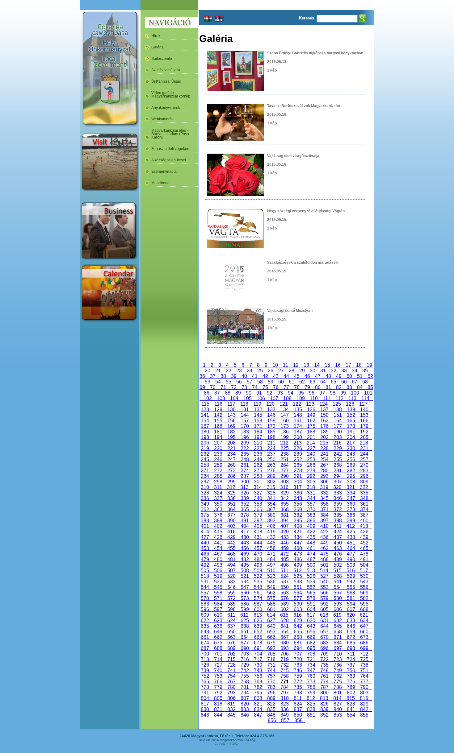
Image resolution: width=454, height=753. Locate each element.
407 (284, 526)
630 (311, 620)
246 (218, 459)
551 (298, 587)
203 (337, 437)
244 (364, 454)
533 (231, 581)
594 (351, 603)
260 (231, 465)
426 (364, 531)
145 (258, 415)
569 (364, 592)
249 (258, 459)
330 (298, 492)
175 (311, 426)
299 (231, 481)
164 (337, 420)
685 (351, 642)
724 (351, 659)
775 (337, 681)
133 (271, 409)
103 (221, 398)
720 (298, 659)
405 (258, 526)
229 (337, 448)
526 (311, 576)
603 (298, 609)
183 (244, 431)
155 (218, 420)
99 (343, 392)
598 (231, 609)
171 (258, 426)
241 (324, 454)
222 (244, 448)
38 (223, 376)
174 (298, 426)
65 (333, 381)
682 (311, 642)
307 (337, 481)
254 (324, 459)
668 (298, 637)
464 (351, 548)
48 (328, 376)
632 (337, 620)
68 (365, 381)
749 (337, 670)
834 (258, 709)
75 (265, 387)
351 (231, 504)
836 (284, 709)
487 (311, 559)
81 (328, 387)
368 (284, 509)
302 (271, 481)
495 (244, 565)
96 (311, 392)
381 (284, 515)
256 (351, 459)
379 (258, 515)
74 (255, 387)
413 (364, 526)
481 (231, 559)
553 (324, 587)
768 (244, 681)
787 (324, 687)
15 (327, 365)
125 (336, 404)
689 (231, 648)
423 (324, 531)
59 (270, 381)
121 (283, 404)
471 (271, 553)
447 (298, 542)
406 (271, 526)
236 (258, 454)
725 (364, 659)
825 (311, 703)
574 (258, 598)
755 (244, 676)
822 (271, 703)
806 (231, 698)
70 (213, 387)
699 (364, 648)
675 (218, 642)
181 (218, 431)
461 (311, 548)
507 (231, 570)
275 (258, 470)
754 (231, 676)
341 (271, 498)
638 (244, 626)
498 (284, 565)
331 (311, 492)
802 (351, 692)
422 (311, 531)
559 (231, 592)
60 (281, 381)
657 (324, 631)
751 (364, 670)
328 (271, 492)
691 (258, 648)
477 (351, 553)
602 (284, 609)
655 (298, 631)
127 (363, 404)
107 (274, 398)
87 (217, 392)
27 (281, 370)
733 (298, 665)
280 (324, 470)
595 (364, 603)
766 (218, 681)
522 (258, 576)
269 (351, 465)
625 (244, 620)
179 (364, 426)
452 (364, 542)
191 (351, 431)
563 (284, 592)
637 (231, 626)
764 (364, 676)
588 (271, 603)
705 (271, 653)
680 (284, 642)
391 (244, 520)
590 (298, 603)
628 (284, 620)
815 (350, 698)
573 (244, 598)
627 (271, 620)
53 (207, 381)
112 (339, 398)
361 (364, 504)
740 (218, 670)
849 (284, 715)
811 (297, 698)
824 (298, 703)
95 (301, 392)
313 (244, 487)
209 (244, 442)
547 (244, 587)
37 (213, 376)
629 (298, 620)
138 (337, 409)
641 (284, 626)
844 (218, 715)
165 (351, 420)
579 (324, 598)
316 (284, 487)
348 (364, 498)
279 (311, 470)
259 (218, 465)
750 (351, 670)
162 (311, 420)
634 (364, 620)
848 (271, 715)
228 (324, 448)
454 (218, 548)
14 (317, 365)
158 (258, 420)
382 (298, 515)
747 (311, 670)
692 (271, 648)
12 (296, 365)
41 (255, 376)
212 (284, 442)
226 (298, 448)
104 (234, 398)
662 (218, 637)
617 (310, 615)
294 (337, 476)
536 (271, 581)
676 (231, 642)
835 (271, 709)
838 (311, 709)
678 (258, 642)
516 (350, 570)
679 (271, 642)
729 (244, 665)
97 (322, 392)
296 (364, 476)
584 (218, 603)
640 (271, 626)
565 (311, 592)
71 (223, 387)
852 (324, 715)
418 (258, 531)
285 (218, 476)
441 (218, 542)
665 (258, 637)
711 (350, 653)
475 (324, 553)
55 (228, 381)
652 (258, 631)
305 (311, 481)
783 (271, 687)
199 (284, 437)
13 (306, 365)
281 (337, 470)
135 (298, 409)
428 (218, 537)
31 (323, 370)
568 (351, 592)
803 (364, 692)
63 (312, 381)
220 (218, 448)
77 (286, 387)
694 (298, 648)
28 (291, 370)
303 (284, 481)
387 (364, 515)
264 (284, 465)
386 (351, 515)
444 (258, 542)
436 (324, 537)
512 (297, 570)
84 (360, 387)
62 (302, 381)
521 (244, 576)
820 (244, 703)
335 (364, 492)
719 (284, 659)
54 (218, 381)
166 (364, 420)
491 (364, 559)
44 (286, 376)
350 (218, 504)
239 (298, 454)
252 (298, 459)
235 (244, 454)
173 (284, 426)
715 (231, 659)
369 (298, 509)
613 (257, 615)
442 (231, 542)
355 (284, 504)
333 (337, 492)
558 (218, 592)
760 (311, 676)
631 (324, 620)
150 (324, 415)
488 (324, 559)
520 (231, 576)
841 (351, 709)
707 (298, 653)
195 (231, 437)
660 (364, 631)
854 (351, 715)
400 (364, 520)
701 (218, 653)
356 (298, 504)
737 (351, 665)
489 (337, 559)
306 (324, 481)
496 (258, 565)
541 (337, 581)
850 (298, 715)
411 (337, 526)
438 (351, 537)
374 (364, 509)
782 (258, 687)
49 (339, 376)
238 (284, 454)
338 (231, 498)
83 (349, 387)
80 (318, 387)
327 (258, 492)
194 (218, 437)
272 (218, 470)
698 (351, 648)
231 (364, 448)
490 (351, 559)
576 (284, 598)
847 (258, 715)
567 (337, 592)
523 (271, 576)
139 (351, 409)
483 (258, 559)
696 (324, 648)
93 (280, 392)
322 (364, 487)
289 (271, 476)
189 (324, 431)
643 (311, 626)
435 (311, 537)
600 (258, 609)
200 (298, 437)
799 (311, 692)
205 (364, 437)
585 (231, 603)
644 (324, 626)
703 (244, 653)
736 (337, 665)
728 (231, 665)
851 (311, 715)
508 (244, 570)
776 (351, 681)
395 (298, 520)
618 (324, 615)
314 (257, 487)
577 (298, 598)
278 (298, 470)
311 (218, 487)
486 (298, 559)
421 (298, 531)
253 (311, 459)
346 (337, 498)
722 (324, 659)
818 (218, 703)
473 (298, 553)
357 (311, 504)
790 (364, 687)
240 (311, 454)
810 (284, 698)
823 (284, 703)
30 (312, 370)
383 (311, 515)
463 (337, 548)
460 (298, 548)
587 (258, 603)
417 (244, 531)
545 (218, 587)
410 (324, 526)
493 (218, 565)
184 (258, 431)
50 (349, 376)
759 (298, 676)
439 (364, 537)
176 (324, 426)
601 (271, 609)
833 (244, 709)
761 (324, 676)
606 (337, 609)
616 (297, 615)
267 (324, 465)
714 (218, 659)
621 (364, 615)
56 (239, 381)
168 (218, 426)
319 (324, 487)
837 (298, 709)
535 (258, 581)
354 (271, 504)
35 (365, 370)
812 (310, 698)
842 (364, 709)
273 (231, 470)
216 (337, 442)
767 (231, 681)
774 (324, 681)
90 (248, 392)
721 (311, 659)
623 (218, 620)
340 (258, 498)
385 (337, 515)
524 (284, 576)
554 (337, 587)
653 (271, 631)
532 (218, 581)
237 (271, 454)
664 (244, 637)
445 (271, 542)
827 (337, 703)
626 (258, 620)
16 (338, 365)
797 (284, 692)
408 (298, 526)
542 (351, 581)
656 (311, 631)
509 (258, 570)
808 (258, 698)
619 (337, 615)
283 (364, 470)
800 (324, 692)
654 (284, 631)
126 (350, 404)
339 (244, 498)
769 (258, 681)
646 (351, 626)
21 (218, 370)
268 (337, 465)
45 (297, 376)
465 (364, 548)
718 (271, 659)
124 (323, 404)
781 (244, 687)
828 (351, 703)
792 (218, 692)
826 (324, 703)
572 (231, 598)
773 (311, 681)
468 (231, 553)
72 (234, 387)
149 (311, 415)
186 (284, 431)
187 (298, 431)
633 (351, 620)
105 (247, 398)
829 (364, 703)
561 (258, 592)
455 (231, 548)
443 (244, 542)
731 (271, 665)
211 (271, 442)
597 (218, 609)
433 (284, 537)
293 (324, 476)
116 (218, 404)
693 (284, 648)
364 (231, 509)
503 (351, 565)
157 (244, 420)
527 (324, 576)
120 (270, 404)
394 (284, 520)
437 (337, 537)
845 (231, 715)
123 (310, 404)
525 (298, 576)
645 (337, 626)
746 (298, 670)
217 (350, 442)
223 (258, 448)
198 (271, 437)
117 (231, 404)
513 (310, 570)
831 (218, 709)
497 (271, 565)
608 (364, 609)
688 (218, 648)
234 (231, 454)
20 (207, 370)
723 (337, 659)
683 (324, 642)
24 (249, 370)
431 (258, 537)
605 (324, 609)
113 (352, 398)
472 (284, 553)
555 (351, 587)
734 (311, 665)
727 (218, 665)
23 (239, 370)
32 (333, 370)
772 (298, 681)
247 (231, 459)
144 (244, 415)
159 (271, 420)
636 (218, 626)
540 (324, 581)
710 (337, 653)
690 (244, 648)
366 (258, 509)
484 (271, 559)
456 (244, 548)
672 (351, 637)
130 (231, 409)
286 (231, 476)
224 (271, 448)
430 (244, 537)
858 (298, 720)
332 (324, 492)
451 (351, 542)
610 (218, 615)
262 (258, 465)
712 (364, 653)
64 (323, 381)
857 (285, 720)
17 (348, 365)
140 (364, 409)
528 (337, 576)
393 (271, 520)
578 (311, 598)
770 (271, 681)
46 (307, 376)
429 (231, 537)
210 (258, 442)
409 (311, 526)
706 (284, 653)
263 (271, 465)
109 (300, 398)
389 (218, 520)
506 (218, 570)
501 (324, 565)
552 (311, 587)
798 (298, 692)
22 (228, 370)
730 (258, 665)
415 (218, 531)
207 (218, 442)
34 (354, 370)
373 (351, 509)
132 (258, 409)
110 (313, 398)
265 (298, 465)
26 (270, 370)
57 (249, 381)
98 (332, 392)
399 (351, 520)
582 (364, 598)
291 (298, 476)
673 (364, 637)
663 (231, 637)
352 (244, 504)
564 (298, 592)
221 (231, 448)
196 (244, 437)
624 (231, 620)
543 (364, 581)
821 (258, 703)
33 (344, 370)
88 (227, 392)
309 (364, 481)
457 (258, 548)
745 (284, 670)
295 (351, 476)
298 (218, 481)
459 (284, 548)
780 (231, 687)
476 (337, 553)
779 (218, 687)
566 (324, 592)
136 (311, 409)
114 (365, 398)
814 (337, 698)
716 (244, 659)
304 (298, 481)
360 (351, 504)
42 (265, 376)
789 (351, 687)
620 (350, 615)
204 (351, 437)
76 (276, 387)
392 (258, 520)
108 (287, 398)
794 (244, 692)
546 (231, 587)
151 (337, 415)
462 (324, 548)
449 (324, 542)
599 (244, 609)
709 (324, 653)
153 (364, 415)
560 (244, 592)
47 (318, 376)
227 (311, 448)
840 (337, 709)
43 (276, 376)
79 (307, 387)
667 (284, 637)
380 (271, 515)
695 (311, 648)
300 (244, 481)
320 (337, 487)
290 (284, 476)
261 (244, 465)
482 (244, 559)
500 (311, 565)
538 (298, 581)
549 (271, 587)
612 (244, 615)
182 (231, 431)
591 (311, 603)
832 (231, 709)
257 (364, 459)
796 (271, 692)
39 (234, 376)
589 (284, 603)
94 (290, 392)
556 (364, 587)
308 (351, 481)
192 (364, 431)
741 (231, 670)
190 (337, 431)
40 (244, 376)
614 (271, 615)
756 (258, 676)
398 (337, 520)
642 (298, 626)
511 (284, 570)
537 (284, 581)
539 (311, 581)
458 (271, 548)
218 (364, 442)
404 (244, 526)
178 (351, 426)
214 (310, 442)
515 (337, 570)
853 (337, 715)
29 (302, 370)
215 (324, 442)
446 (284, 542)
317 (297, 487)
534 (244, 581)
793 (231, 692)
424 (337, 531)
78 (297, 387)
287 (244, 476)
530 (364, 576)
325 (231, 492)
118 (244, 404)
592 (324, 603)
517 (364, 570)
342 (284, 498)
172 (271, 426)
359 (337, 504)
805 (218, 698)
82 (339, 387)
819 (231, 703)
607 (351, 609)
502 (337, 565)
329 (284, 492)
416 (231, 531)
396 (311, 520)
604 (311, 609)
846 (244, 715)
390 (231, 520)
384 (324, 515)
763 (351, 676)
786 (311, 687)
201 (311, 437)
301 (258, 481)
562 (271, 592)
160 (284, 420)
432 (271, 537)
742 (244, 670)
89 (238, 392)
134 (284, 409)
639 (258, 626)
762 (337, 676)
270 (364, 465)
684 (337, 642)
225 (284, 448)
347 (351, 498)
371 (324, 509)
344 (311, 498)
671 (337, 637)
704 (258, 653)
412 (350, 526)
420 (284, 531)
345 (324, 498)
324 (218, 492)
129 (218, 409)
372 (337, 509)
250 (271, 459)
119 (257, 404)
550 (284, 587)
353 (258, 504)
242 (337, 454)
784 (284, 687)
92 (269, 392)
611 (231, 615)
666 (271, 637)
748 (324, 670)
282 (351, 470)
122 (297, 404)
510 (271, 570)
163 (324, 420)
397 (324, 520)
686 (364, 642)
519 (218, 576)
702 (231, 653)
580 (337, 598)
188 (311, 431)
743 (258, 670)
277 (284, 470)
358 (324, 504)
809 (271, 698)
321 (350, 487)
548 (258, 587)
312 (231, 487)
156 (231, 420)
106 (260, 398)
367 (271, 509)
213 (297, 442)
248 (244, 459)
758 (284, 676)
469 (244, 553)
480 (218, 559)
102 (207, 398)
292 (311, 476)
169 (231, 426)
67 (354, 381)
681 (298, 642)
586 (244, 603)
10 (275, 365)
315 (271, 487)
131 (244, 409)
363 (218, 509)
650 (231, 631)
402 (218, 526)
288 (258, 476)
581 (351, 598)
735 (324, 665)
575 (271, 598)
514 (324, 570)
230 (351, 448)
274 (244, 470)
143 (231, 415)
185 (271, 431)
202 (324, 437)
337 (218, 498)
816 (364, 698)
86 (206, 392)
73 (244, 387)
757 (271, 676)
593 (337, 603)
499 (298, 565)
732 (284, 665)
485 (284, 559)
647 (364, 626)
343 (298, 498)
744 (271, 670)
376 (218, 515)
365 (244, 509)
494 (231, 565)
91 (259, 392)
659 (351, 631)
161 (298, 420)
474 (311, 553)
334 (351, 492)
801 (337, 692)
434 (298, 537)
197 (258, 437)
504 (364, 565)
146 (271, 415)
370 (311, 509)
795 (258, 692)
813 (324, 698)
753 (218, 676)
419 (271, 531)
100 (355, 392)
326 (244, 492)
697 (337, 648)
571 (218, 598)
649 (218, 631)
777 (364, 681)
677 (244, 642)
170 (244, 426)
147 (284, 415)
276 (271, 470)
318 (310, 487)
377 (231, 515)
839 (324, 709)
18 (359, 365)
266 (311, 465)
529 (351, 576)
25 (260, 370)
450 (337, 542)
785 (298, 687)
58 (260, 381)
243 (351, 454)
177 (337, 426)
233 (218, 454)
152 (351, 415)
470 (258, 553)
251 (284, 459)
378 (244, 515)
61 (291, 381)
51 (360, 376)
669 (311, 637)
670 (324, 637)
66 (344, 381)
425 (351, 531)
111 (326, 398)
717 (258, 659)
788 (337, 687)
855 (364, 715)
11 (285, 365)
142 (218, 415)
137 (324, 409)
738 (364, 665)
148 (298, 415)
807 (244, 698)
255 (337, 459)
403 (231, 526)
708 (311, 653)
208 (231, 442)
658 (337, 631)
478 (364, 553)
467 (218, 553)
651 (244, 631)
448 (311, 542)
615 (284, 615)
